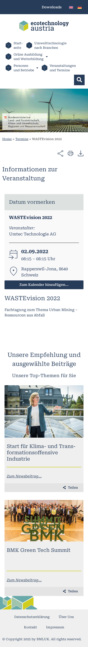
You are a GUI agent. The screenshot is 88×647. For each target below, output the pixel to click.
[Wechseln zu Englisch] (71, 7)
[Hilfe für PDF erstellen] (80, 153)
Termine (21, 139)
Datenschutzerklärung (32, 617)
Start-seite (18, 45)
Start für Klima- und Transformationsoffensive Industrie (41, 452)
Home (7, 139)
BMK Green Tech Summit (38, 550)
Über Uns (66, 617)
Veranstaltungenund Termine (63, 68)
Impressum (55, 627)
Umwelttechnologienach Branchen (50, 45)
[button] (79, 80)
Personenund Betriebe (24, 68)
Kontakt (30, 627)
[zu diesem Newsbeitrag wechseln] (44, 411)
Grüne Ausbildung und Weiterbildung (29, 57)
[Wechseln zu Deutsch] (79, 7)
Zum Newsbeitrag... (24, 476)
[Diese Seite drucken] (70, 153)
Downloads (52, 7)
